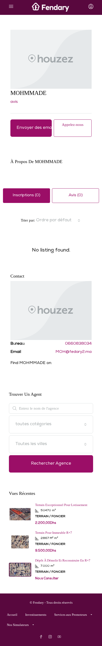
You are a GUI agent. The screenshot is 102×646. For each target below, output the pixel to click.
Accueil (12, 615)
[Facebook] (42, 637)
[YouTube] (60, 637)
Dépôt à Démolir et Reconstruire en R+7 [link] (62, 560)
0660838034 (78, 344)
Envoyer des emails (34, 128)
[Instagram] (51, 637)
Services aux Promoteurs (70, 615)
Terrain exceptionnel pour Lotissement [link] (61, 505)
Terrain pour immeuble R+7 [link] (53, 532)
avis (14, 102)
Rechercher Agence (51, 464)
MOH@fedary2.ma (73, 352)
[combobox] (58, 220)
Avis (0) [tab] (76, 195)
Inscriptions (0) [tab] (26, 195)
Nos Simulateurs (18, 625)
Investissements (35, 615)
